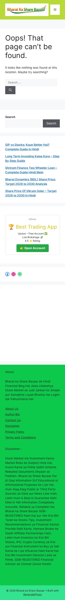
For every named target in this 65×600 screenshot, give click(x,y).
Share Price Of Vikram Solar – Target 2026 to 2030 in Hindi (31, 193)
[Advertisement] (32, 322)
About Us (11, 408)
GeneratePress (32, 594)
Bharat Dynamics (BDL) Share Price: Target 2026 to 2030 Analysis (30, 182)
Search (10, 117)
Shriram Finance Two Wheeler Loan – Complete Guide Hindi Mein (31, 170)
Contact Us (13, 420)
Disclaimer (12, 426)
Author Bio (12, 414)
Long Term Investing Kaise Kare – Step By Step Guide (32, 159)
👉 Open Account (32, 248)
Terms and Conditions (20, 437)
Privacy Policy (14, 432)
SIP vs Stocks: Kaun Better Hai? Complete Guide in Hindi (27, 147)
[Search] (10, 90)
